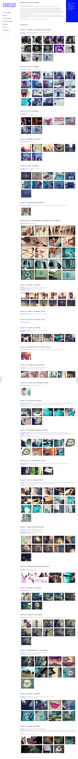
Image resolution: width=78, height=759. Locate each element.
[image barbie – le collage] (70, 148)
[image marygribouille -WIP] (55, 661)
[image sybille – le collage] (37, 540)
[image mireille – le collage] (53, 375)
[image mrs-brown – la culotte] (26, 443)
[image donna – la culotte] (28, 578)
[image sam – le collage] (70, 176)
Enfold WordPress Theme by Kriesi (35, 757)
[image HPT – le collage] (26, 130)
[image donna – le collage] (55, 578)
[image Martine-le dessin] (59, 49)
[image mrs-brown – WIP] (70, 443)
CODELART (27, 757)
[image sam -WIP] (59, 176)
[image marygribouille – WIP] (69, 661)
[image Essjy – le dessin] (26, 93)
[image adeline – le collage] (26, 421)
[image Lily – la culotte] (32, 471)
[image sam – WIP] (48, 176)
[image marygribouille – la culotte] (28, 661)
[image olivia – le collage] (59, 338)
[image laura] (26, 392)
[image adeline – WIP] (59, 412)
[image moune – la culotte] (28, 705)
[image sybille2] (48, 540)
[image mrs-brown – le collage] (37, 452)
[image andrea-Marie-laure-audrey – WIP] (55, 242)
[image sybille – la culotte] (26, 540)
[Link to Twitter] (15, 34)
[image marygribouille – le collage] (28, 672)
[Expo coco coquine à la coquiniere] (77, 379)
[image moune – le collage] (69, 705)
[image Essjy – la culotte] (37, 76)
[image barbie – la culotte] (26, 148)
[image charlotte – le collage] (48, 624)
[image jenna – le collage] (25, 303)
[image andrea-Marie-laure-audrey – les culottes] (28, 231)
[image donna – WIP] (42, 578)
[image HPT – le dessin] (37, 121)
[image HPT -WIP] (59, 121)
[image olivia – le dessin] (37, 338)
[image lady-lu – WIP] (59, 491)
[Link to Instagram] (3, 34)
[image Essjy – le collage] (37, 93)
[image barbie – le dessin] (37, 148)
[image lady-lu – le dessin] (48, 491)
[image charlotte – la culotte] (26, 624)
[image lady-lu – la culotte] (26, 491)
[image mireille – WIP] (34, 375)
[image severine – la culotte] (26, 212)
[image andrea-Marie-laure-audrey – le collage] (28, 264)
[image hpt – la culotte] (26, 121)
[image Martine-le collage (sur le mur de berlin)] (70, 49)
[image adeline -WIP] (37, 412)
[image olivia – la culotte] (26, 338)
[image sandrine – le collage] (37, 597)
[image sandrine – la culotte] (26, 597)
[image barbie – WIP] (59, 148)
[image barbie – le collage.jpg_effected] (26, 157)
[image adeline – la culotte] (26, 412)
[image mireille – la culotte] (25, 375)
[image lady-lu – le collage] (59, 500)
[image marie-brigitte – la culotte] (26, 356)
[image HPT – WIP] (48, 121)
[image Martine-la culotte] (26, 40)
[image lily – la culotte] (48, 471)
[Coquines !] (1, 379)
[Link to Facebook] (9, 34)
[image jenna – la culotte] (25, 296)
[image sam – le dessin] (37, 176)
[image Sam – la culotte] (26, 176)
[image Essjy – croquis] (26, 76)
